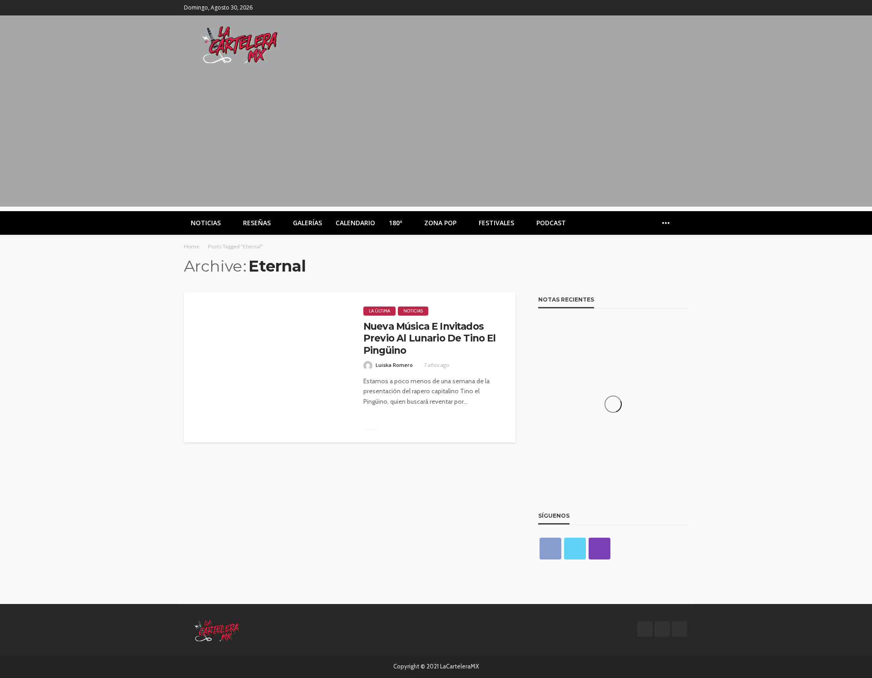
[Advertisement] (436, 143)
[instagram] (682, 7)
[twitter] (670, 7)
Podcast (551, 222)
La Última (379, 311)
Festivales (496, 222)
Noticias (206, 222)
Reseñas (257, 222)
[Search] (680, 223)
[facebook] (658, 7)
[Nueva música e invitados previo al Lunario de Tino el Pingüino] (267, 367)
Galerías (307, 222)
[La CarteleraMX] (240, 44)
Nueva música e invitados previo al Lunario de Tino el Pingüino (429, 338)
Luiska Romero (394, 364)
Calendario (355, 222)
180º (395, 222)
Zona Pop (440, 222)
